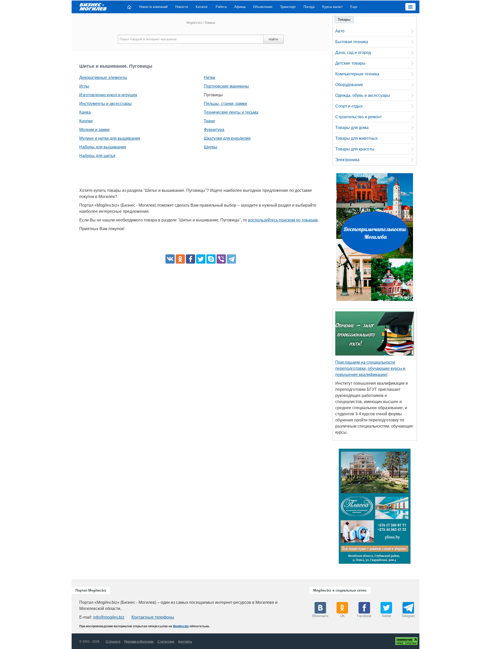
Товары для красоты (354, 149)
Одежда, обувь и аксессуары (362, 95)
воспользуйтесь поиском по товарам (283, 220)
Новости (181, 7)
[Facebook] (190, 259)
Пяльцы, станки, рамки (225, 103)
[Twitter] (200, 259)
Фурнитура (214, 129)
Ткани (209, 121)
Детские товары (350, 63)
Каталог (202, 7)
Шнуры (210, 147)
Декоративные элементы (103, 77)
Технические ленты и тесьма (231, 112)
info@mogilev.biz (108, 617)
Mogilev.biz (194, 23)
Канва (85, 112)
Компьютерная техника (357, 74)
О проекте (113, 641)
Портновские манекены (226, 86)
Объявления (262, 7)
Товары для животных (356, 138)
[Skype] (211, 259)
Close (118, 3)
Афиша (240, 7)
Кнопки (86, 121)
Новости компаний (153, 7)
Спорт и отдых (349, 106)
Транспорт (288, 7)
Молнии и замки (94, 129)
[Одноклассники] (180, 259)
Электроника (347, 160)
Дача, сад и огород (353, 52)
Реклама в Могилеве (139, 641)
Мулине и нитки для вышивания (109, 138)
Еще (353, 7)
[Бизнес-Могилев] (93, 6)
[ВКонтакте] (170, 259)
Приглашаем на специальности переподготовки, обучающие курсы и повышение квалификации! (370, 368)
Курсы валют (332, 7)
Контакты (185, 641)
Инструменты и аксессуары (105, 103)
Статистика (166, 641)
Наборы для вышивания (102, 147)
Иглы (84, 86)
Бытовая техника (351, 42)
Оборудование (349, 84)
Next (416, 507)
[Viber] (221, 259)
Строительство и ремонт (358, 117)
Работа (221, 7)
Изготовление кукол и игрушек (108, 95)
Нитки (209, 77)
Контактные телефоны (152, 617)
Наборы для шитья (97, 156)
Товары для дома (352, 127)
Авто (339, 31)
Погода (309, 7)
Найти (273, 39)
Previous (333, 507)
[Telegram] (231, 259)
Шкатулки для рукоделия (227, 138)
